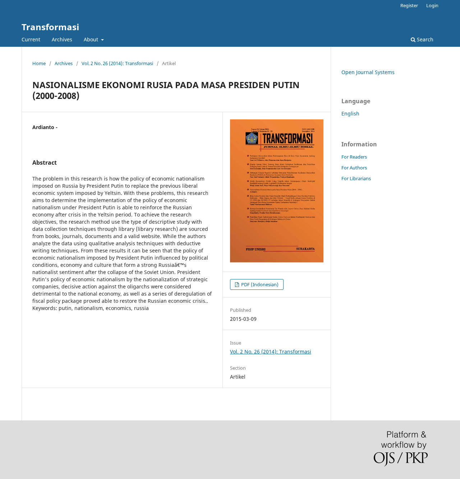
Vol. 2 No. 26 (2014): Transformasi (117, 63)
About (92, 39)
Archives (62, 39)
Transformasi (50, 27)
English (350, 113)
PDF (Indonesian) (259, 284)
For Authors (354, 167)
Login (432, 5)
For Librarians (356, 178)
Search (424, 39)
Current (31, 39)
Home (39, 63)
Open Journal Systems (368, 72)
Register (409, 5)
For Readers (354, 157)
